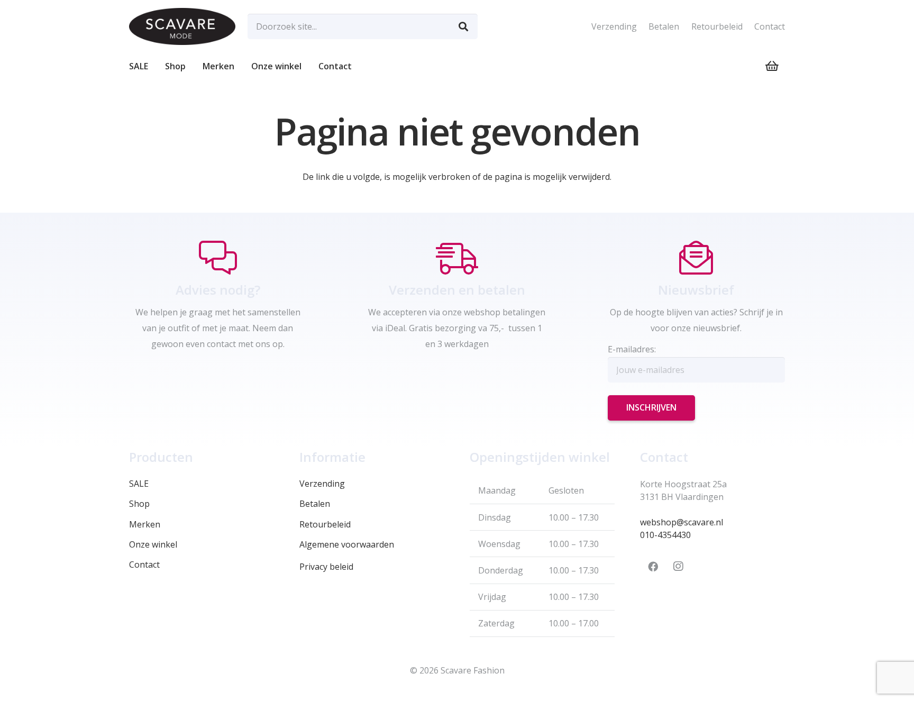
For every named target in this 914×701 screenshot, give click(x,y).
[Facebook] (652, 566)
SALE (139, 483)
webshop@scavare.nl (681, 522)
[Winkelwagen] (772, 66)
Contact (769, 26)
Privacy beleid (326, 566)
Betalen (663, 26)
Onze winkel (153, 544)
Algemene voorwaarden (346, 544)
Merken (144, 524)
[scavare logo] (182, 26)
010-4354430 (665, 535)
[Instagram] (678, 566)
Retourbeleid (717, 26)
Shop (139, 503)
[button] (191, 66)
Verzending (614, 26)
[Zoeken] (463, 26)
